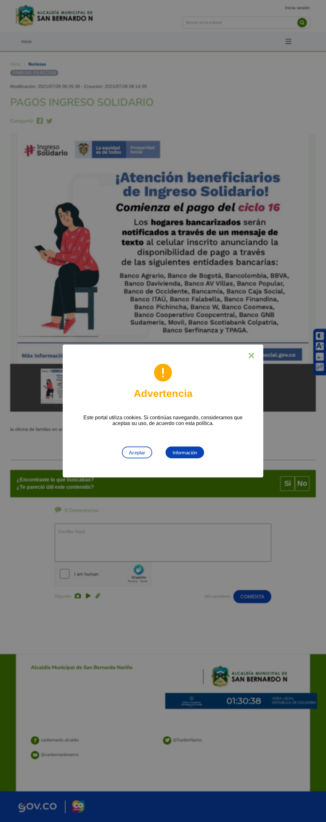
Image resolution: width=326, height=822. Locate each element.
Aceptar (137, 452)
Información (185, 452)
